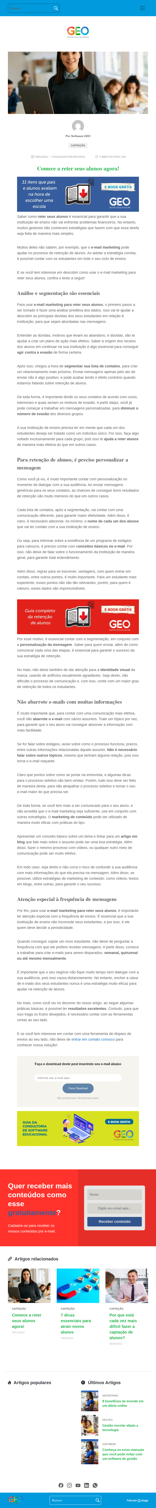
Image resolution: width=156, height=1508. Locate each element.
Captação (78, 145)
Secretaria (110, 1395)
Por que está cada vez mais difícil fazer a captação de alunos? (123, 1326)
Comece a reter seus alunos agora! (26, 1321)
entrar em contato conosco (93, 1039)
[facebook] (60, 1485)
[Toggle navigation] (142, 8)
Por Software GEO (78, 136)
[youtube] (78, 1485)
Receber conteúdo (115, 1222)
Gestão (107, 1420)
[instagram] (69, 1485)
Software (109, 1444)
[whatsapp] (95, 1485)
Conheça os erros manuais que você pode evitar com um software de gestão (123, 1454)
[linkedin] (86, 1485)
